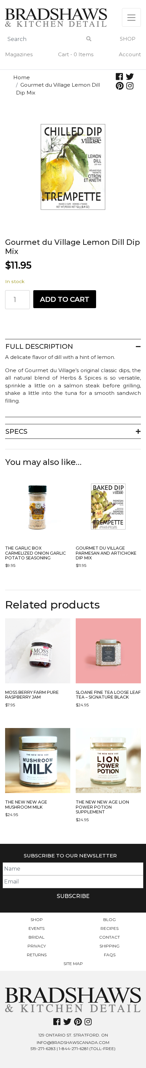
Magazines (19, 54)
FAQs (109, 954)
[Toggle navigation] (131, 17)
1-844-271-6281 (73, 1048)
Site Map (73, 963)
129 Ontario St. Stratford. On (73, 1035)
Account (130, 54)
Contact (109, 937)
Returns (37, 954)
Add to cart (64, 299)
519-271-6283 (43, 1048)
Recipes (109, 928)
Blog (109, 919)
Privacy (37, 945)
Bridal (36, 937)
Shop (127, 39)
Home (21, 77)
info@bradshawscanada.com (73, 1042)
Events (36, 928)
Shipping (109, 945)
